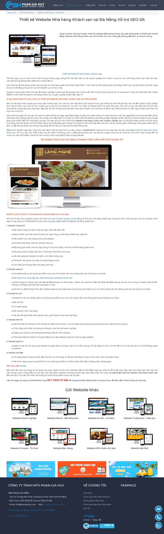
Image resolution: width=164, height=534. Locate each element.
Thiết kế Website (74, 5)
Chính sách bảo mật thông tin (96, 497)
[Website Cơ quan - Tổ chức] (24, 437)
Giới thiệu (87, 493)
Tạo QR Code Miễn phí (18, 516)
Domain (132, 5)
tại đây (23, 366)
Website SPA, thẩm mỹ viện (101, 448)
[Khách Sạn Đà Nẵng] (82, 469)
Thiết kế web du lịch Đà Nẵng (42, 510)
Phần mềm (90, 5)
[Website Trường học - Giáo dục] (139, 406)
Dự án (112, 5)
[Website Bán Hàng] (63, 437)
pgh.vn (62, 504)
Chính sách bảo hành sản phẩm (97, 504)
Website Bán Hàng (63, 448)
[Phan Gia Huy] (25, 4)
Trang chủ (58, 5)
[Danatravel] (31, 469)
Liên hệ (153, 5)
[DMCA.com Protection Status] (107, 526)
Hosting (143, 5)
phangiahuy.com (50, 504)
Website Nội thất (139, 448)
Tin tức (121, 5)
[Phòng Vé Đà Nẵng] (133, 469)
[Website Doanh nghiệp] (24, 406)
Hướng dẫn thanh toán (93, 501)
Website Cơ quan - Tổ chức (24, 448)
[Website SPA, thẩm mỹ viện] (101, 437)
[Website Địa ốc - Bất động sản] (63, 406)
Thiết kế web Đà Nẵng (18, 510)
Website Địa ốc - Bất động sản (62, 418)
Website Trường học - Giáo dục (140, 418)
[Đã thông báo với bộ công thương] (91, 526)
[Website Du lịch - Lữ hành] (101, 406)
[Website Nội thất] (139, 437)
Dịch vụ (102, 5)
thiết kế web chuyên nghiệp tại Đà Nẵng (62, 219)
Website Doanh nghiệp (24, 418)
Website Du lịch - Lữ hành (101, 418)
